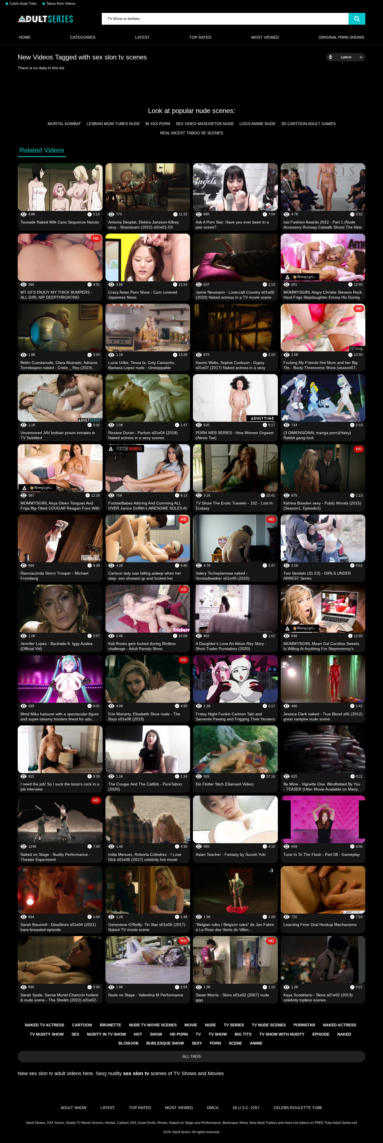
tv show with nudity (281, 1034)
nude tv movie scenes (153, 1025)
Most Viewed (265, 37)
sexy (197, 1043)
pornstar (304, 1025)
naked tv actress (44, 1025)
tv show (218, 1034)
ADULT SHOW (73, 1107)
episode (320, 1034)
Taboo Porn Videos (60, 4)
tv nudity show (47, 1034)
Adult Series (181, 1132)
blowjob (128, 1043)
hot (138, 1034)
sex (75, 1034)
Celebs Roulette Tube (298, 1107)
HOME (25, 37)
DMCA (212, 1107)
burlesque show (165, 1043)
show (156, 1034)
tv (198, 1034)
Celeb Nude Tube (23, 4)
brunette (110, 1025)
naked (344, 1034)
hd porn (179, 1034)
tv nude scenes (269, 1025)
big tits (243, 1034)
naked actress (339, 1025)
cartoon (82, 1025)
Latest (142, 37)
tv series (234, 1025)
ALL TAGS (192, 1056)
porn (215, 1043)
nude (210, 1025)
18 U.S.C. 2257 (246, 1107)
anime (256, 1043)
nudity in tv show (106, 1034)
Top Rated (200, 37)
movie (190, 1025)
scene (235, 1043)
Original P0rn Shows (341, 37)
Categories (82, 37)
